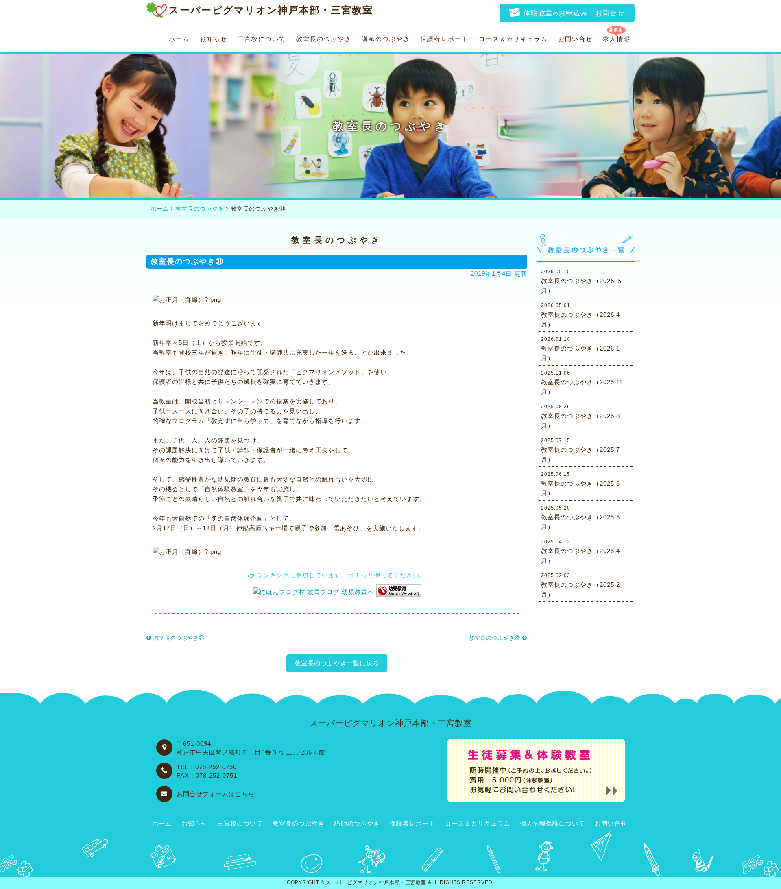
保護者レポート (444, 39)
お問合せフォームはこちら (216, 794)
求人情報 (616, 39)
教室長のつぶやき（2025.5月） (580, 517)
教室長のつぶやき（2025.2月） (580, 585)
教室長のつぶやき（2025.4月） (580, 551)
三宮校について (262, 39)
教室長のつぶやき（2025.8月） (580, 416)
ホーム (179, 39)
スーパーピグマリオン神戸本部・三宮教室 (376, 882)
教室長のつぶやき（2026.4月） (580, 315)
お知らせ (213, 39)
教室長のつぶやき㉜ (495, 638)
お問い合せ (575, 39)
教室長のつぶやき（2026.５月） (582, 281)
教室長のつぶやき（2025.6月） (580, 484)
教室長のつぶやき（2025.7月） (580, 450)
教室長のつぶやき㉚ (178, 638)
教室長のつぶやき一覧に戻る (337, 663)
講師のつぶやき (386, 39)
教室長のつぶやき (323, 39)
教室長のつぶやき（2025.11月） (582, 382)
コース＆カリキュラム (513, 39)
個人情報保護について (552, 823)
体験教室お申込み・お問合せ (574, 13)
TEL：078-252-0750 (207, 766)
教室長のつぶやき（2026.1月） (580, 349)
